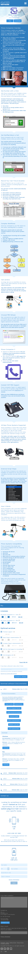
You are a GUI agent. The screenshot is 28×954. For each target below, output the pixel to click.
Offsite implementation (14, 720)
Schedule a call (5, 922)
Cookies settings (5, 943)
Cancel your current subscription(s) (9, 673)
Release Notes (18, 704)
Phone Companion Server (14, 708)
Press (7, 942)
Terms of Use (12, 942)
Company (3, 942)
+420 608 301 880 (14, 833)
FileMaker (21, 30)
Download (5, 747)
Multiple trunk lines (14, 724)
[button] (3, 78)
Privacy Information (14, 879)
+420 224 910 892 (6, 916)
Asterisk (3, 391)
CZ (1, 951)
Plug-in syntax (9, 704)
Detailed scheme (14, 716)
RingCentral (18, 390)
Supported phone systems (14, 712)
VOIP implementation (14, 728)
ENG (6, 951)
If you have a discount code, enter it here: (12, 666)
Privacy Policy (20, 942)
